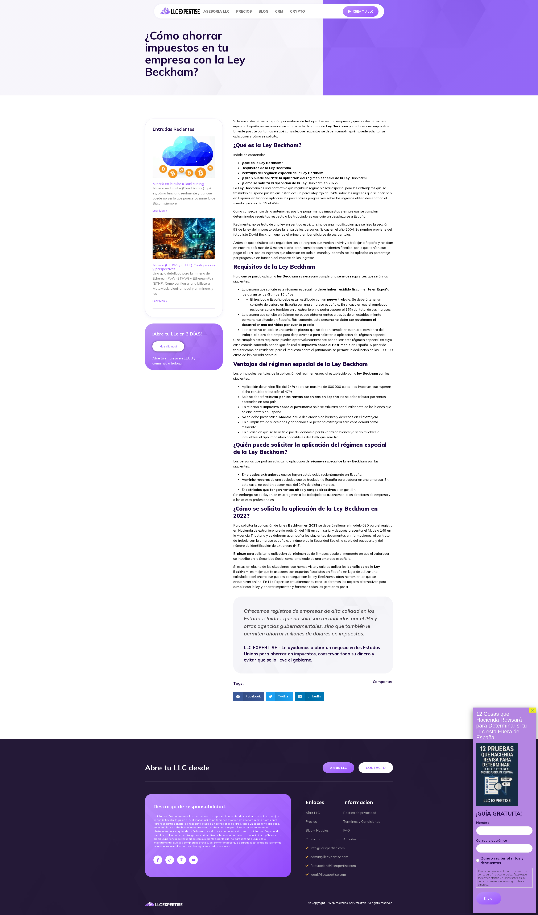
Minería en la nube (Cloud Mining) (178, 184)
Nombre (482, 822)
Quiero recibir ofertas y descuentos (501, 860)
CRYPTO (297, 11)
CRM (279, 11)
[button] (248, 696)
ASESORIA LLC (216, 11)
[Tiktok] (169, 860)
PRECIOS (244, 11)
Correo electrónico (491, 840)
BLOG (263, 11)
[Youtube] (193, 860)
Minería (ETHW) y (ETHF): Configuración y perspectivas (184, 267)
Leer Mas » (160, 211)
